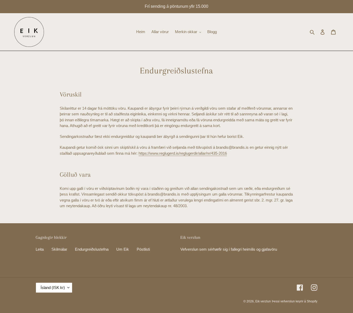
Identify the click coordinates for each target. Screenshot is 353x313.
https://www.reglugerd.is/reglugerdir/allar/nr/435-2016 (183, 153)
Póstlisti (143, 249)
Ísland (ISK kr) (53, 287)
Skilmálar (59, 249)
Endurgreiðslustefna (92, 249)
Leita (40, 249)
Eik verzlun (263, 301)
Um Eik (122, 249)
